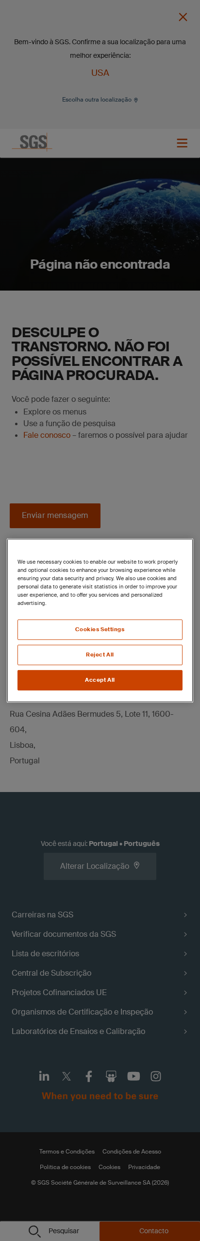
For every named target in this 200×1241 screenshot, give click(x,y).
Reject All (100, 654)
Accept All (100, 680)
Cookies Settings (99, 629)
